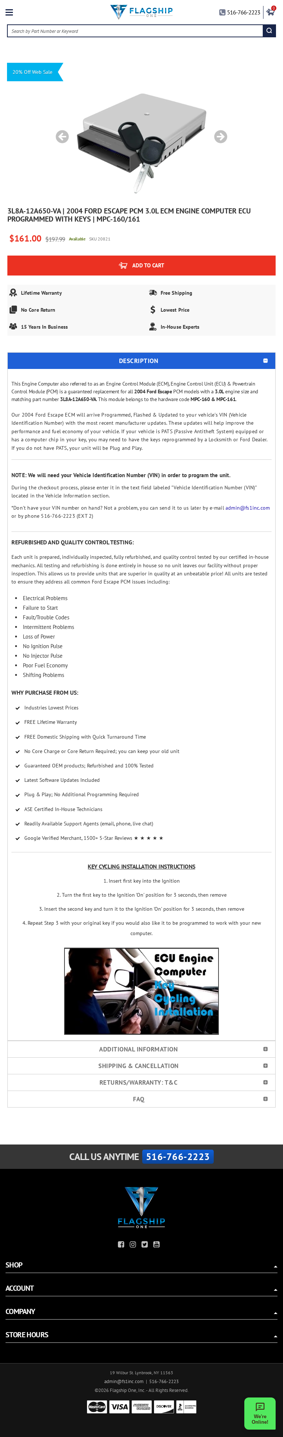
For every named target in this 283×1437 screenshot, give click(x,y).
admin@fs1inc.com (248, 507)
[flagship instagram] (134, 1245)
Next (218, 133)
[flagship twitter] (146, 1245)
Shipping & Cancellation (138, 1066)
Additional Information (138, 1049)
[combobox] (135, 31)
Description (138, 361)
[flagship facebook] (122, 1245)
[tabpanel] (141, 133)
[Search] (269, 31)
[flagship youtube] (157, 1245)
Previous (59, 133)
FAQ (138, 1099)
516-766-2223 (243, 12)
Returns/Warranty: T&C (138, 1082)
